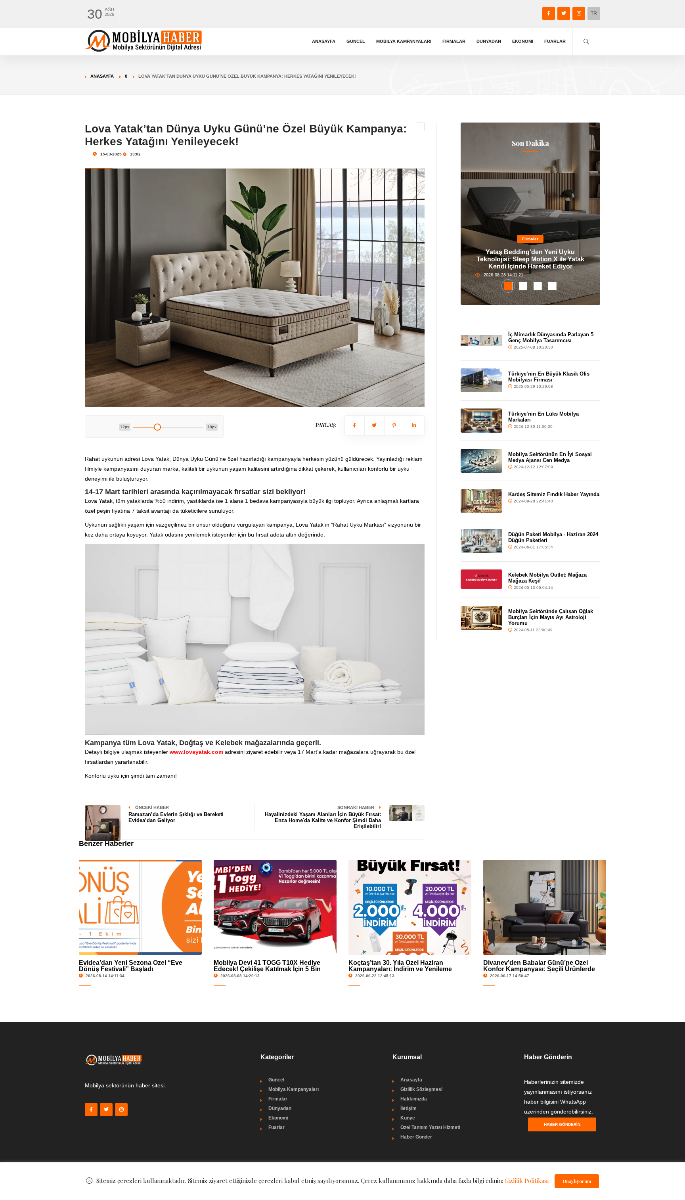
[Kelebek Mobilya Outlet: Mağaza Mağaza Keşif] (482, 579)
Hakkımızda (413, 1099)
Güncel (355, 41)
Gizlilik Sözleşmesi (421, 1089)
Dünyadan (488, 41)
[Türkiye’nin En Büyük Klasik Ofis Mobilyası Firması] (482, 380)
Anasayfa (323, 41)
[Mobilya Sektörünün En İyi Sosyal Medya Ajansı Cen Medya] (482, 461)
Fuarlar (555, 41)
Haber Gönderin (562, 1124)
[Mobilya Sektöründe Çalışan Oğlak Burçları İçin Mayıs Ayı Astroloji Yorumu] (482, 618)
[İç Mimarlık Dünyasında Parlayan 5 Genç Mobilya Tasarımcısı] (482, 340)
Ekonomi (522, 41)
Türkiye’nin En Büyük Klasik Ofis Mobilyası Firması (548, 377)
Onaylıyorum (577, 1181)
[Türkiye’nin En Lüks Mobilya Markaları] (482, 420)
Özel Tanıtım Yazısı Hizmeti (430, 1127)
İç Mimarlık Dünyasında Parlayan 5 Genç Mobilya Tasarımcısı (550, 337)
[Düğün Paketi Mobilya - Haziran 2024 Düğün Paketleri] (482, 541)
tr (594, 13)
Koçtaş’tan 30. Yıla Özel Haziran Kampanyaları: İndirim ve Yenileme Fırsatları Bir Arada (400, 969)
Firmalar (453, 41)
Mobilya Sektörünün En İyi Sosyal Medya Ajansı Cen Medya (550, 457)
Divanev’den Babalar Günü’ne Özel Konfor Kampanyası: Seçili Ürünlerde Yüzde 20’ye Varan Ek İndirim (539, 969)
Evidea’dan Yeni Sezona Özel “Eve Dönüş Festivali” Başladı (130, 965)
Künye (407, 1118)
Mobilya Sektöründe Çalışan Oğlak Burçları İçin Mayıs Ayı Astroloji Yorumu (550, 617)
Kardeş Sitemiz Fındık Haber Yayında (553, 494)
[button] (508, 286)
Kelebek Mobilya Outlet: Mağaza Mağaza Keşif (547, 578)
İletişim (408, 1108)
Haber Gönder (416, 1137)
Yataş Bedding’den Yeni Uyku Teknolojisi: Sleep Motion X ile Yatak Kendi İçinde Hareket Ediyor (530, 259)
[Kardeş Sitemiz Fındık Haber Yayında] (482, 501)
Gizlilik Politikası (527, 1181)
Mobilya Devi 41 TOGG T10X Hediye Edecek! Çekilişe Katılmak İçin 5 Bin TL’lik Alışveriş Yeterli (267, 969)
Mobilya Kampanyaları (403, 41)
